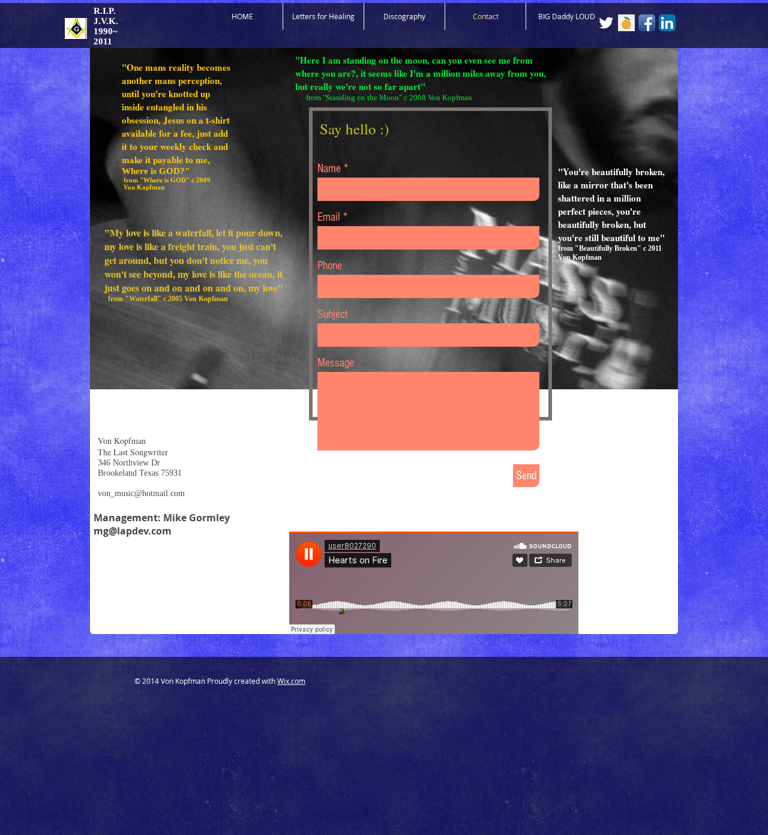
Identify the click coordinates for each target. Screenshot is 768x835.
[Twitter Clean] (606, 22)
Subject (332, 314)
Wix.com (291, 681)
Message (335, 363)
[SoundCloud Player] (433, 582)
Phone (329, 266)
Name (329, 169)
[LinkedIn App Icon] (667, 22)
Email (328, 217)
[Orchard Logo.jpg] (626, 22)
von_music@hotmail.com (141, 493)
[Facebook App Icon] (646, 22)
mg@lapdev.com (133, 530)
